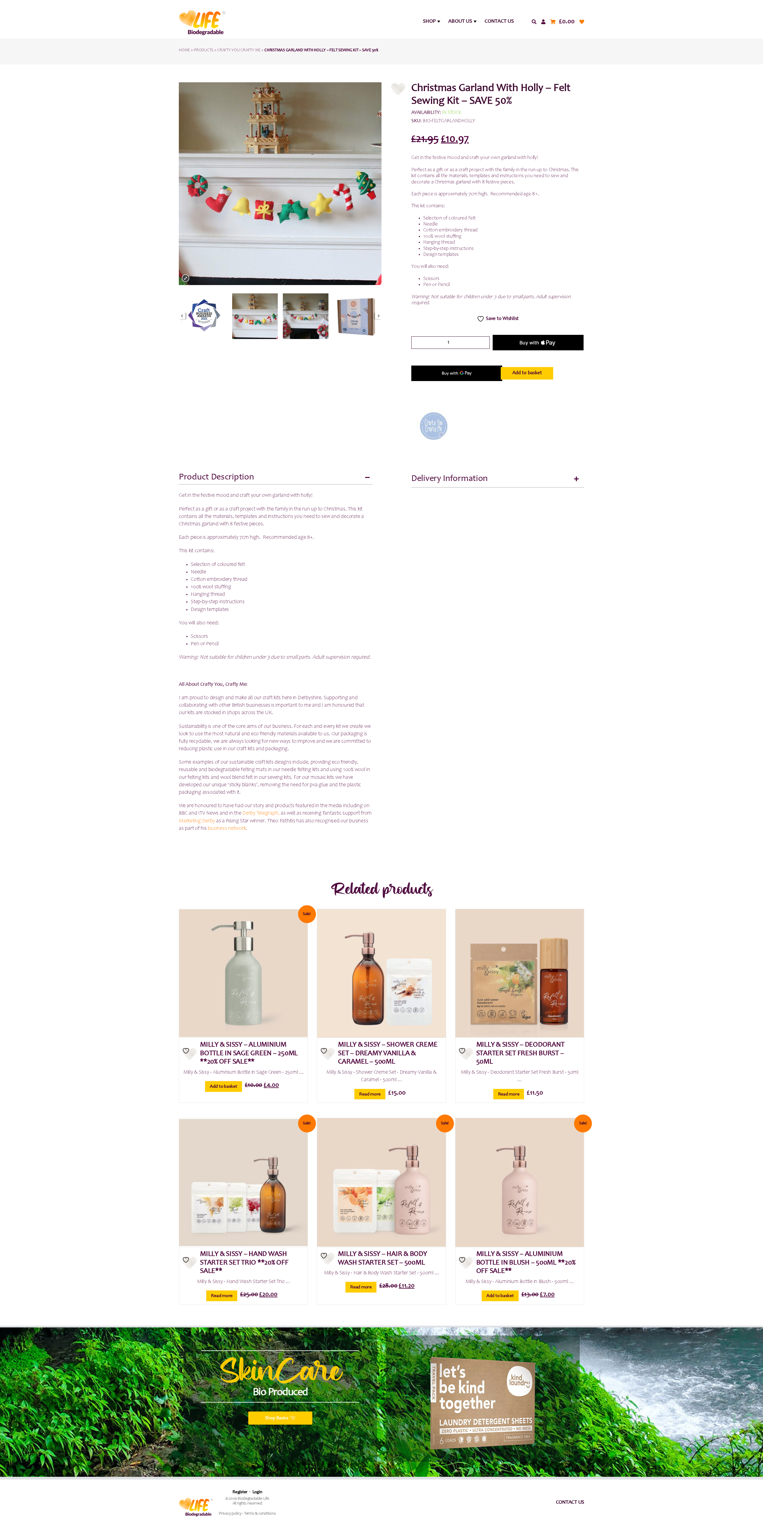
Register (239, 1492)
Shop (429, 21)
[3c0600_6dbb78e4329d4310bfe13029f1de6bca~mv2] (255, 316)
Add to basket (527, 373)
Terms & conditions (260, 1514)
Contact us (570, 1502)
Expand (185, 278)
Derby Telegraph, (261, 813)
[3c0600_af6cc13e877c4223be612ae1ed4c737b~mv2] (204, 316)
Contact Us (499, 21)
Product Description (216, 477)
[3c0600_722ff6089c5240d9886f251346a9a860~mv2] (305, 316)
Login (257, 1492)
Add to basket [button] (223, 1086)
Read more (370, 1094)
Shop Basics (277, 1418)
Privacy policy (230, 1514)
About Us (460, 21)
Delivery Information (449, 478)
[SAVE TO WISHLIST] (189, 1054)
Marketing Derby (197, 821)
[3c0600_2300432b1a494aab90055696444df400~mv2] (356, 316)
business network (227, 828)
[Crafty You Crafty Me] (433, 426)
